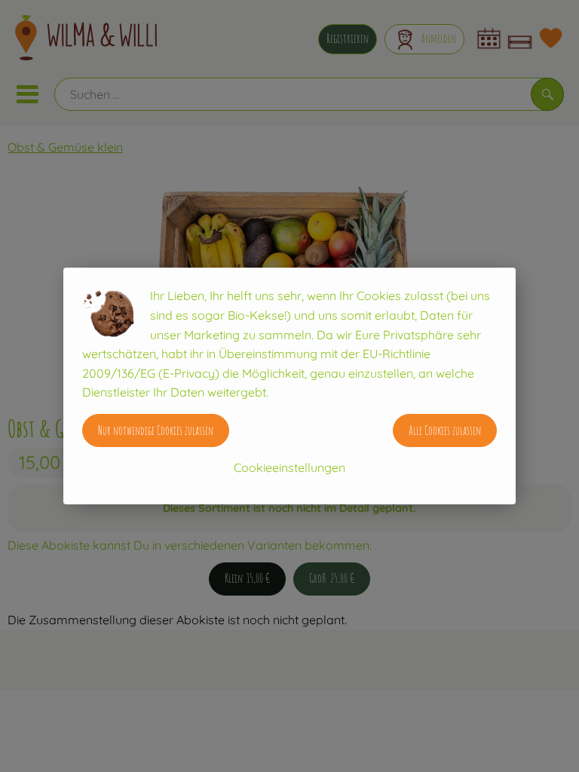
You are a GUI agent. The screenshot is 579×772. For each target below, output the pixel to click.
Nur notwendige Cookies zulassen (155, 430)
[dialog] (289, 386)
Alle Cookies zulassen (445, 430)
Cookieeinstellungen (289, 467)
